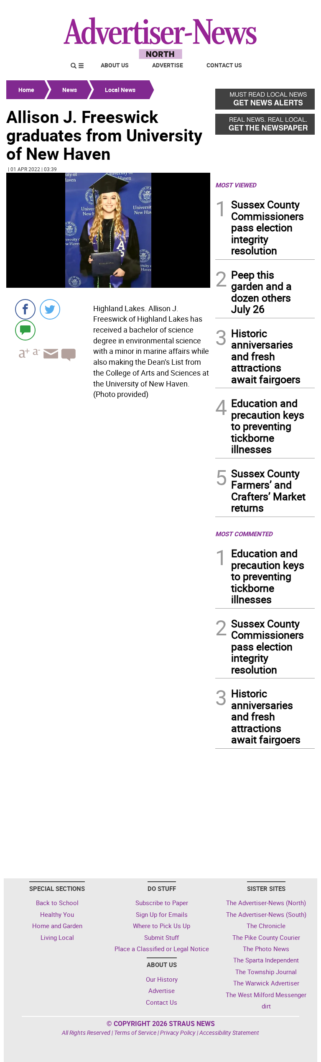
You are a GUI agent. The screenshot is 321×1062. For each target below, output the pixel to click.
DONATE (294, 9)
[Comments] (25, 330)
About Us (115, 65)
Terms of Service (135, 1032)
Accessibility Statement (229, 1032)
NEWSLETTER (247, 9)
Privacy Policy (178, 1032)
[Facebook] (25, 309)
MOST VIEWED (235, 185)
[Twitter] (50, 309)
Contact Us (224, 65)
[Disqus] (108, 517)
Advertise (167, 65)
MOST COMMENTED (244, 534)
